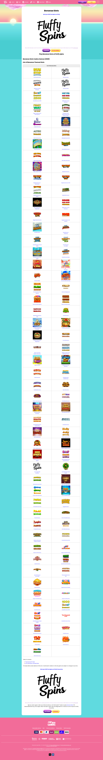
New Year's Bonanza (66, 484)
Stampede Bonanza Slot (66, 575)
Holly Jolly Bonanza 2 (37, 448)
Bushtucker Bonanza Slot (37, 316)
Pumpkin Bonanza (37, 529)
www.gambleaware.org (55, 745)
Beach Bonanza (37, 149)
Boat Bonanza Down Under (37, 258)
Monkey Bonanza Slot (37, 484)
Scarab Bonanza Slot (66, 540)
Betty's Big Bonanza (37, 171)
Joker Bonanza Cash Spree (37, 460)
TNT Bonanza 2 (66, 644)
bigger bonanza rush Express (66, 220)
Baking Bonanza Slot (66, 138)
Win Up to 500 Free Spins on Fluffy (51, 14)
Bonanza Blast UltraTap (65, 280)
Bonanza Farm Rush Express (37, 292)
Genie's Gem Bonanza (37, 401)
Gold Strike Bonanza (66, 412)
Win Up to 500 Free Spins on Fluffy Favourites (51, 669)
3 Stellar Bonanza (37, 126)
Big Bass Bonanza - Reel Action (37, 183)
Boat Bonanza (37, 232)
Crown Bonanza (66, 340)
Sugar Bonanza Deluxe (65, 587)
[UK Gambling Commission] (51, 739)
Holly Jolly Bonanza (66, 437)
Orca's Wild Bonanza (66, 495)
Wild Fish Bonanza (37, 655)
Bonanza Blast (37, 280)
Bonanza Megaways (66, 292)
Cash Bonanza (66, 315)
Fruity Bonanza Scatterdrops (66, 378)
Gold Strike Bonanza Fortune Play (37, 425)
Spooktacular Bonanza (65, 563)
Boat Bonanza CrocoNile (65, 245)
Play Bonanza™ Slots (30, 662)
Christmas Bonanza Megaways (37, 341)
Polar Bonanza (37, 517)
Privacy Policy (59, 728)
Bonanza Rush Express (37, 304)
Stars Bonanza (37, 587)
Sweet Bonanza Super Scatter (37, 621)
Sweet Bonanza (37, 609)
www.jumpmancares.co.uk (66, 745)
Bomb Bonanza (37, 269)
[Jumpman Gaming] (51, 725)
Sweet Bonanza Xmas (66, 621)
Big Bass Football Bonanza (37, 89)
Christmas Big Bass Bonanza (37, 328)
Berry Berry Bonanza (66, 160)
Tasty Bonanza (66, 633)
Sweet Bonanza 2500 (37, 100)
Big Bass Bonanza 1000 (65, 182)
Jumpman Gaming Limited (38, 748)
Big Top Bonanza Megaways (37, 208)
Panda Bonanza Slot (37, 506)
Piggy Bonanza (66, 506)
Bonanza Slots (66, 77)
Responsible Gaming (36, 728)
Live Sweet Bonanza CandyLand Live (66, 460)
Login (82, 2)
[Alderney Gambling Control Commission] (67, 739)
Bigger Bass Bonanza (37, 220)
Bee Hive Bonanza (37, 160)
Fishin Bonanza (37, 377)
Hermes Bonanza (37, 437)
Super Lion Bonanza (66, 598)
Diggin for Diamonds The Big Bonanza (66, 353)
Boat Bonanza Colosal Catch (37, 245)
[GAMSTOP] (44, 739)
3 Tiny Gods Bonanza (66, 126)
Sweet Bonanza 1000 (66, 609)
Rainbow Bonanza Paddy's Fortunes (37, 541)
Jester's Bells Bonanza (65, 448)
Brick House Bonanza (66, 304)
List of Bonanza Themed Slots (32, 663)
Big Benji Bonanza (65, 195)
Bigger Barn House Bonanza (65, 208)
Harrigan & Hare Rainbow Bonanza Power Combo (65, 114)
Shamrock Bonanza (37, 552)
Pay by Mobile (55, 50)
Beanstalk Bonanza (66, 149)
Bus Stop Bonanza (37, 77)
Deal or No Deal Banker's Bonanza (37, 353)
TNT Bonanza (37, 644)
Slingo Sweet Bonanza (65, 552)
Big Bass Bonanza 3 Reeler (37, 196)
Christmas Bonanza (66, 328)
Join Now (46, 50)
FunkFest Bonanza (37, 389)
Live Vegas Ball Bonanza (37, 472)
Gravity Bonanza (66, 424)
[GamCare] (34, 738)
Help (43, 728)
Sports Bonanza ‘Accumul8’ (37, 575)
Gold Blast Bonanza (66, 401)
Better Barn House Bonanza (65, 101)
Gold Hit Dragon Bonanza (37, 413)
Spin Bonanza (37, 563)
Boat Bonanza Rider (66, 257)
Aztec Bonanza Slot (37, 138)
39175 (25, 749)
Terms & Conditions (50, 728)
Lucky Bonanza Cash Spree (66, 472)
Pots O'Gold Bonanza (66, 517)
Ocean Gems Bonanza (37, 495)
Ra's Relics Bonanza (66, 529)
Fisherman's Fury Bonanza (66, 366)
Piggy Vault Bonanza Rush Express (37, 114)
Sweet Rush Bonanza (37, 633)
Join (91, 2)
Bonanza (66, 269)
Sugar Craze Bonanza (37, 598)
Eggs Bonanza (37, 365)
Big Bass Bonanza (65, 171)
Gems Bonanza (66, 389)
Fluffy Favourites (67, 728)
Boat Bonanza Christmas (65, 233)
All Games (47, 711)
